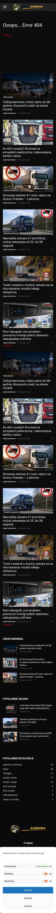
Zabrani (28, 898)
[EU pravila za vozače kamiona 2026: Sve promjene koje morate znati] (10, 737)
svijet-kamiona (9, 113)
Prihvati (28, 890)
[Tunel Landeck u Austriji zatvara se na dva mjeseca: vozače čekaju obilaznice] (28, 268)
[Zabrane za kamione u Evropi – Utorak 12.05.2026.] (10, 723)
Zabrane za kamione (11, 190)
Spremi (28, 906)
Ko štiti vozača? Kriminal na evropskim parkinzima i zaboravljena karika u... (36, 662)
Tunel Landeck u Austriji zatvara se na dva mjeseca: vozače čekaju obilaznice (28, 288)
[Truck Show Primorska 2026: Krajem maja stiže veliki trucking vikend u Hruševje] (10, 709)
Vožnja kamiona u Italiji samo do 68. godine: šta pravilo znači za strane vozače (27, 105)
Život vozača (8, 97)
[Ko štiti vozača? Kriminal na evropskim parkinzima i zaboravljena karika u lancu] (28, 132)
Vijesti (6, 280)
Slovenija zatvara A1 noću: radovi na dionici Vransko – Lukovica (27, 197)
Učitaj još (7, 345)
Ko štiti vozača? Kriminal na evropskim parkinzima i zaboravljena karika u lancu (27, 152)
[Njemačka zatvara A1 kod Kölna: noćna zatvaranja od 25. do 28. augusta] (28, 222)
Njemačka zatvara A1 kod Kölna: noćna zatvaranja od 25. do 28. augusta (24, 242)
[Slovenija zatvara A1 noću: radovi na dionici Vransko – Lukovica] (28, 179)
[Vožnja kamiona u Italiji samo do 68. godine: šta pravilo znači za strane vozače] (28, 85)
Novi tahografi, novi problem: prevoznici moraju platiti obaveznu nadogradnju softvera (25, 335)
